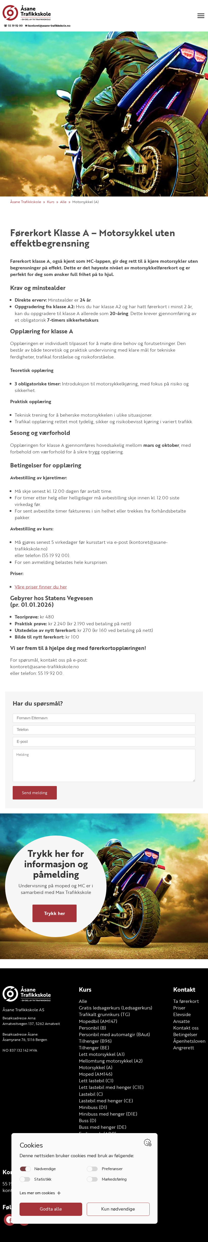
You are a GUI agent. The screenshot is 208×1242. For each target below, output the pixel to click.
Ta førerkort (186, 1001)
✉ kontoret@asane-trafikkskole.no (48, 25)
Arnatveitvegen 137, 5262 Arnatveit (31, 1023)
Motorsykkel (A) (95, 1067)
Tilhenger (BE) (94, 1047)
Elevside (182, 1014)
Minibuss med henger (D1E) (108, 1113)
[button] (200, 15)
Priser (179, 1007)
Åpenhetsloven (189, 1041)
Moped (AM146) (95, 1074)
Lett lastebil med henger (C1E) (111, 1087)
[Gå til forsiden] (36, 13)
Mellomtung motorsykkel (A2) (111, 1060)
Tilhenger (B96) (95, 1041)
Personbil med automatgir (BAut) (114, 1034)
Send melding (34, 792)
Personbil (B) (92, 1027)
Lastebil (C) (91, 1094)
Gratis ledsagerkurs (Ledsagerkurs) (115, 1007)
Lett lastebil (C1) (96, 1080)
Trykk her (54, 913)
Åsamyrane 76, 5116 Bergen (25, 1039)
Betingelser (185, 1034)
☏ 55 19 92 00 (13, 25)
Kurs (50, 201)
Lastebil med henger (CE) (106, 1100)
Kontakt (184, 989)
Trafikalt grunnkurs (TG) (104, 1014)
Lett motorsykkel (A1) (102, 1054)
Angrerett (183, 1047)
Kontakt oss (186, 1027)
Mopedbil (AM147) (98, 1021)
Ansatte (181, 1021)
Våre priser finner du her (41, 586)
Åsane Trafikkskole (25, 201)
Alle (63, 201)
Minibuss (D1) (93, 1107)
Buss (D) (87, 1120)
